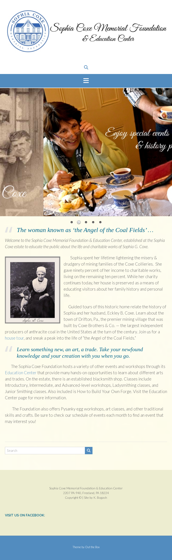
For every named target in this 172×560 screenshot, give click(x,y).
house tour (14, 338)
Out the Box (92, 547)
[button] (86, 81)
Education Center (21, 372)
